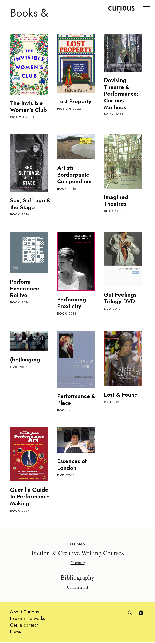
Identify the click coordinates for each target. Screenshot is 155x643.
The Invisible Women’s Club (28, 106)
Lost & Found (121, 395)
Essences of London (72, 464)
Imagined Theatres (116, 200)
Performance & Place (76, 399)
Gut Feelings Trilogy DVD (120, 297)
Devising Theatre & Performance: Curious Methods (121, 93)
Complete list (77, 587)
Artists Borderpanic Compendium (74, 174)
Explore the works (27, 618)
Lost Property (74, 101)
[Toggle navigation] (146, 7)
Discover (78, 562)
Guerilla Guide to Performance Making (30, 496)
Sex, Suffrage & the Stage (30, 203)
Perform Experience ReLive (24, 288)
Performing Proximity (71, 302)
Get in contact (24, 625)
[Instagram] (141, 613)
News (15, 631)
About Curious (24, 612)
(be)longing (25, 359)
